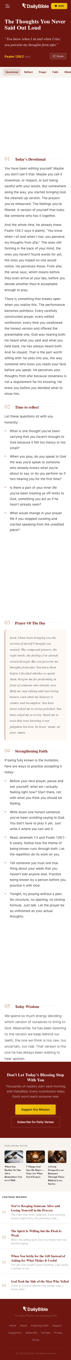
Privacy (58, 1332)
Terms (35, 1339)
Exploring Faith (40, 1325)
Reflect (28, 72)
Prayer (42, 72)
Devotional (12, 72)
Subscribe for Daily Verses (35, 1122)
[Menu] (7, 6)
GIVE (61, 6)
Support (57, 1325)
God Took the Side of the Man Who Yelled (40, 1281)
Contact (45, 1332)
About (23, 1325)
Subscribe (31, 1332)
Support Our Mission (35, 1109)
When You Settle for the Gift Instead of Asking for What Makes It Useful (38, 1258)
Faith (55, 72)
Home (12, 1325)
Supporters (15, 1332)
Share (60, 56)
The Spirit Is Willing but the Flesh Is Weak (36, 1233)
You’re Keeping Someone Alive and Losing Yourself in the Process (35, 1208)
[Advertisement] (35, 112)
